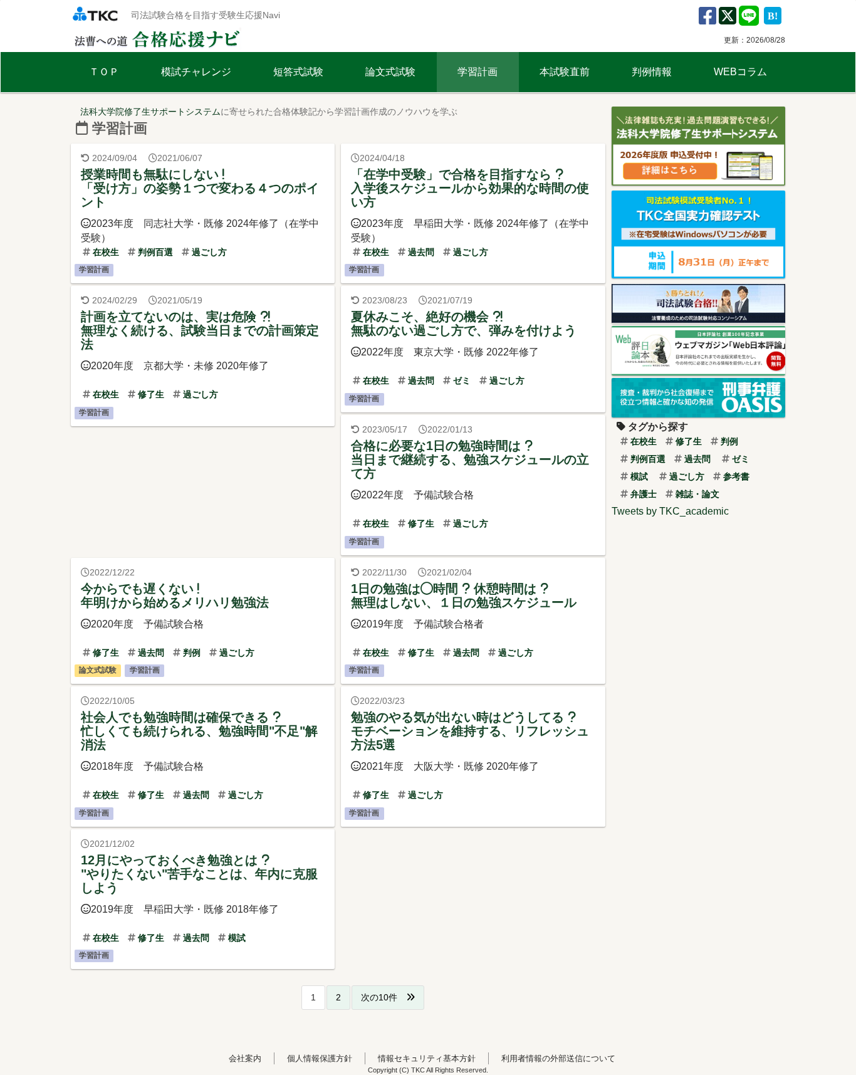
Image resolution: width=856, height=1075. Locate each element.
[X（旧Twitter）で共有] (727, 19)
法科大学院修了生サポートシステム (150, 112)
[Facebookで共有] (707, 19)
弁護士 (642, 494)
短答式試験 (298, 71)
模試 (236, 937)
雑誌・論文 (696, 494)
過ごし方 (208, 252)
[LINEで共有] (749, 19)
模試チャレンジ (196, 71)
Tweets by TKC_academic (670, 511)
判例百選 (154, 252)
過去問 (419, 252)
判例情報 (652, 71)
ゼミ (461, 380)
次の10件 (383, 997)
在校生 (104, 252)
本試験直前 (565, 71)
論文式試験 (390, 71)
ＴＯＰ (104, 71)
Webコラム (740, 71)
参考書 (735, 476)
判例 (190, 652)
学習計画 (477, 71)
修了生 (149, 394)
